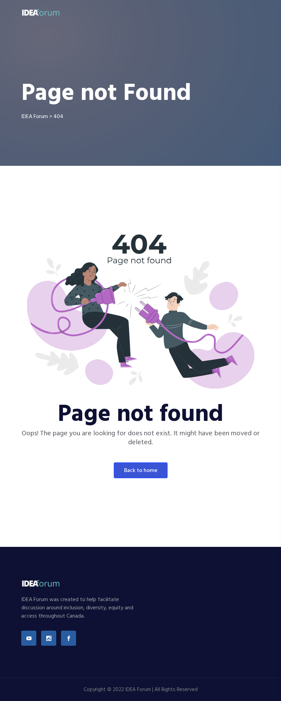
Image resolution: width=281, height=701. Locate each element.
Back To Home (140, 470)
